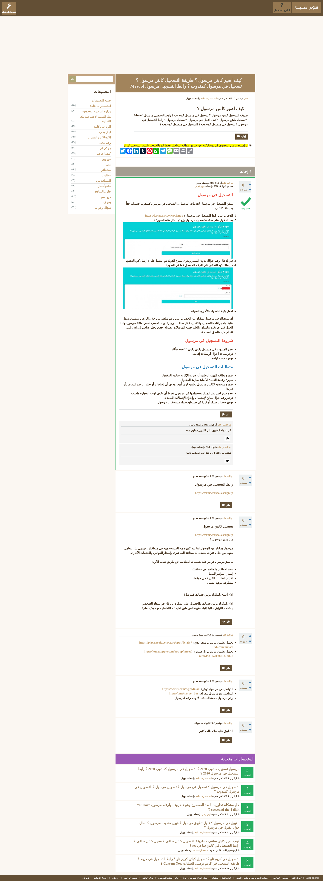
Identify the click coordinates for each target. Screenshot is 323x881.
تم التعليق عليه (224, 424)
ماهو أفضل (104, 186)
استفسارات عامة (209, 98)
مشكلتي (106, 169)
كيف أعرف (104, 153)
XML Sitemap (312, 878)
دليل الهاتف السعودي (168, 878)
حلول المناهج (103, 191)
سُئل (246, 98)
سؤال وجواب (103, 207)
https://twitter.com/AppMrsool (181, 689)
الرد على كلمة (102, 126)
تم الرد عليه (227, 183)
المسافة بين (103, 180)
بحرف (107, 202)
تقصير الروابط (130, 878)
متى (108, 164)
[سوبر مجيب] (306, 7)
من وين (106, 159)
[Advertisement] (161, 44)
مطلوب (106, 175)
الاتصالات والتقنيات (99, 137)
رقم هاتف (105, 142)
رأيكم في (105, 148)
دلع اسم (106, 196)
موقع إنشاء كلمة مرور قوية (195, 878)
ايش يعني (206, 814)
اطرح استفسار (282, 10)
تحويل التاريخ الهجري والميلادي (287, 878)
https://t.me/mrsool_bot (183, 693)
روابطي (115, 878)
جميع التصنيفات (101, 100)
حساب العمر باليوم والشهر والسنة (252, 878)
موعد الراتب (147, 878)
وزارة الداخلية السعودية (96, 111)
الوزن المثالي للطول (221, 878)
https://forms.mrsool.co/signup (164, 215)
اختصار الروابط (100, 878)
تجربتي (85, 878)
